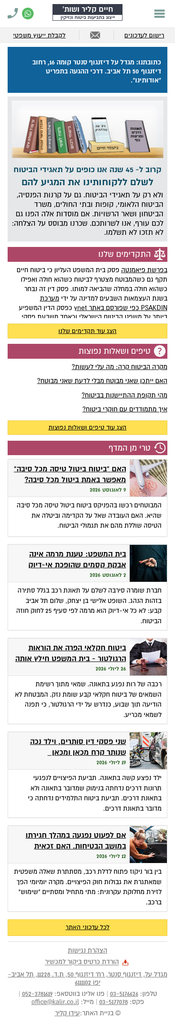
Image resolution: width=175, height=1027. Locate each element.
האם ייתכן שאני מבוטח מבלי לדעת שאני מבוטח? (102, 381)
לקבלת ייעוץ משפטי (39, 35)
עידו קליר (67, 1013)
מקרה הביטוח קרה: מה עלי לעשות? (119, 367)
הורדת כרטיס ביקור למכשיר (82, 962)
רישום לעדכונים (144, 35)
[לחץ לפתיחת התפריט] (159, 13)
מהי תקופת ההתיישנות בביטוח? (124, 395)
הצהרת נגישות (87, 950)
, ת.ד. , (87, 978)
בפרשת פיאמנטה (144, 270)
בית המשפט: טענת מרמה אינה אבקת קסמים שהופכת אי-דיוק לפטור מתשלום (77, 565)
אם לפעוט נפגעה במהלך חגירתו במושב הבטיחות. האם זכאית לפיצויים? (76, 846)
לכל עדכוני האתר (87, 927)
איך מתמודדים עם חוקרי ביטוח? (125, 409)
